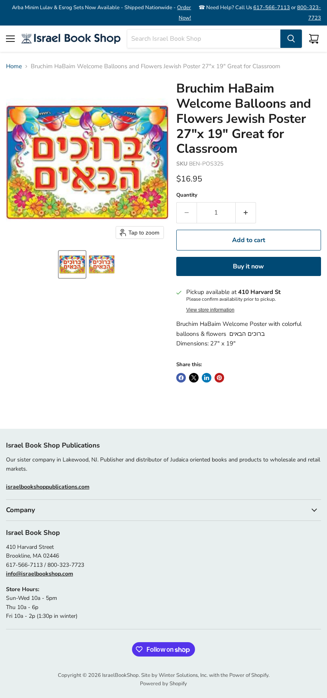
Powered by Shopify (163, 683)
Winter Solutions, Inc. (183, 675)
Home (14, 66)
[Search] (291, 39)
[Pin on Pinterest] (219, 378)
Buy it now (248, 266)
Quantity (186, 195)
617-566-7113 (271, 7)
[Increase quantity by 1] (246, 212)
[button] (72, 264)
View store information (210, 310)
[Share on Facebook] (181, 378)
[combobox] (203, 39)
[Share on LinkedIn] (206, 378)
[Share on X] (194, 378)
